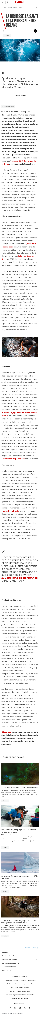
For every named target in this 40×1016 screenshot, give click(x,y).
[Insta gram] (15, 1008)
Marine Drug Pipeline (10, 511)
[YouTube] (29, 1008)
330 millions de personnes (13, 459)
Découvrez (6, 732)
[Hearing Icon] (31, 2)
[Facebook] (10, 1008)
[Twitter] (25, 1008)
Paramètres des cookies (20, 998)
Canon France (19, 1004)
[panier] (3, 2)
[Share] (35, 31)
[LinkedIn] (20, 1008)
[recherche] (7, 2)
